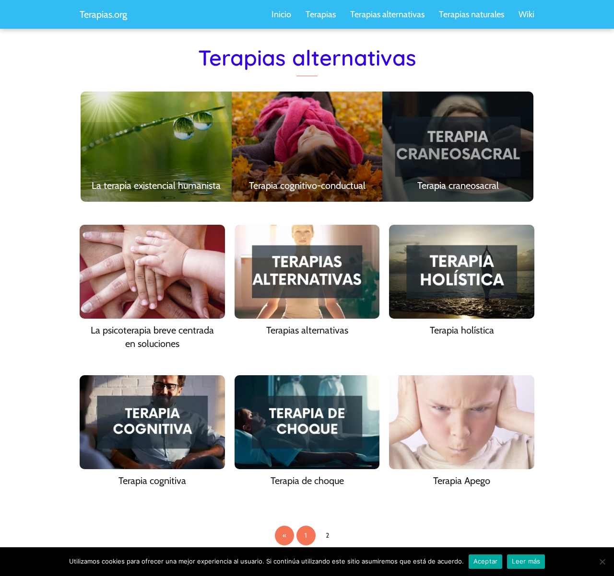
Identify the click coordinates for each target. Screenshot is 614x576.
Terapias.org (103, 14)
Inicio (281, 14)
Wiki (526, 14)
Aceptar (485, 561)
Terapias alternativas (387, 14)
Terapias (321, 14)
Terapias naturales (471, 14)
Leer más (526, 561)
